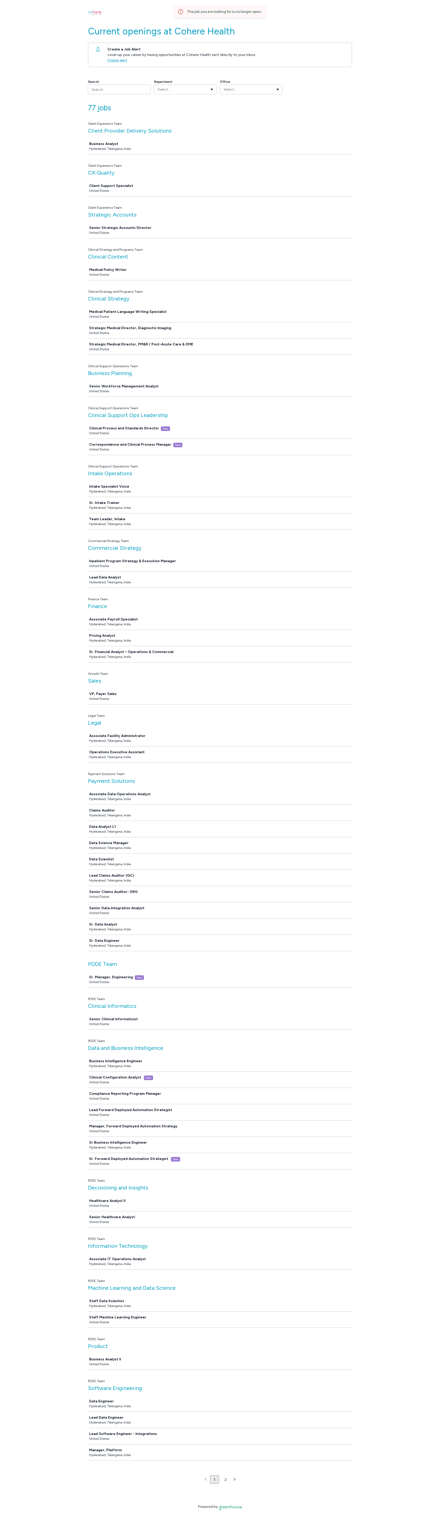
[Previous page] (205, 1480)
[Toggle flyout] (211, 89)
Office (225, 81)
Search (93, 81)
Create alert (117, 60)
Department (163, 81)
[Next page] (235, 1480)
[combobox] (158, 89)
